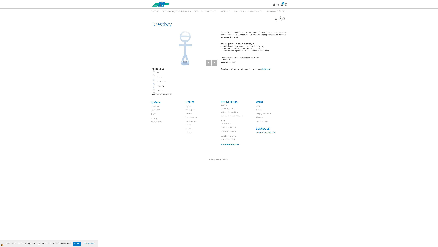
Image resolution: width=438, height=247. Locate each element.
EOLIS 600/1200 (226, 124)
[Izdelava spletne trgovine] (226, 159)
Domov (155, 11)
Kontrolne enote (191, 117)
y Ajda (156, 102)
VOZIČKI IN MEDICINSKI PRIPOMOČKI (248, 11)
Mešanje (188, 114)
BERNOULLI (263, 128)
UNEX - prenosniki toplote (205, 11)
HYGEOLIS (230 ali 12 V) (228, 131)
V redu (76, 243)
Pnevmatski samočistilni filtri (265, 132)
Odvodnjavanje (191, 110)
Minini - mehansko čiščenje (230, 112)
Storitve (258, 110)
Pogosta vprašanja (262, 121)
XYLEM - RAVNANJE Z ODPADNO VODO (176, 11)
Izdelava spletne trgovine (216, 159)
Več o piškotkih (88, 243)
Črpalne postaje (191, 121)
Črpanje (188, 106)
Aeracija (188, 125)
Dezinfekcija (225, 11)
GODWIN (189, 129)
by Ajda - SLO (155, 106)
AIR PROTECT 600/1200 (228, 127)
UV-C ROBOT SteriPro (228, 108)
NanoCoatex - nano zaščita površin (232, 116)
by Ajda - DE (155, 114)
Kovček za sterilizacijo (228, 139)
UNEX (259, 102)
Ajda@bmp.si (156, 122)
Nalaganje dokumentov (264, 114)
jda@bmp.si (265, 69)
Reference (189, 132)
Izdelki (258, 106)
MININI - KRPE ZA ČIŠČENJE (275, 11)
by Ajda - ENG (155, 110)
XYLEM (190, 102)
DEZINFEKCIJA (229, 102)
